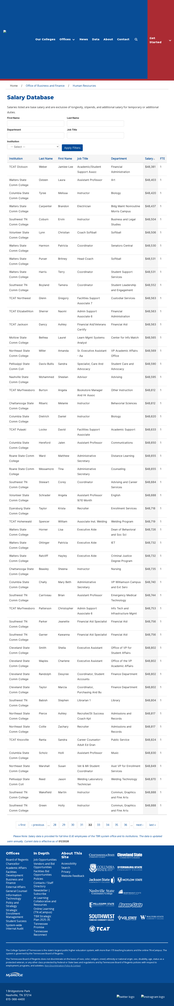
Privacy (65, 872)
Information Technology (13, 896)
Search (65, 868)
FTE (162, 158)
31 (81, 825)
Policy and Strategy (12, 904)
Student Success (16, 921)
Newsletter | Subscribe (42, 892)
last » (152, 825)
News (84, 39)
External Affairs (15, 887)
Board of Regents (17, 859)
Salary (149, 158)
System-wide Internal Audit (14, 926)
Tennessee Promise (41, 925)
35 (116, 825)
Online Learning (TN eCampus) (44, 910)
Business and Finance (14, 881)
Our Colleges (45, 39)
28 (54, 825)
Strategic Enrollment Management (14, 913)
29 (63, 825)
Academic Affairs (16, 868)
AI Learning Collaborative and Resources (45, 901)
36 (125, 825)
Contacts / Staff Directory (43, 884)
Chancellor (13, 864)
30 (72, 825)
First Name (13, 117)
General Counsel (16, 891)
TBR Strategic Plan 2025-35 (42, 918)
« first (21, 825)
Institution (13, 141)
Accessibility (68, 863)
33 (98, 825)
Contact (123, 39)
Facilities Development (14, 873)
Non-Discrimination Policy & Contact (63, 965)
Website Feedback (72, 876)
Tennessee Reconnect (41, 933)
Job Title (72, 129)
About (108, 39)
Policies (38, 879)
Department (14, 129)
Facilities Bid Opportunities (43, 872)
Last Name (73, 117)
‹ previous (37, 825)
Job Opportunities (45, 859)
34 (107, 825)
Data (95, 39)
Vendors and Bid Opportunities (44, 865)
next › (139, 825)
